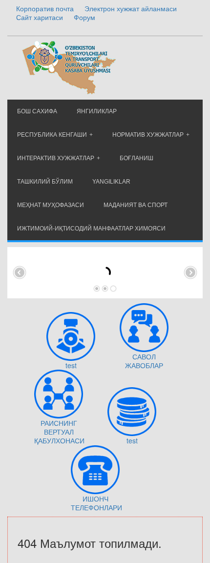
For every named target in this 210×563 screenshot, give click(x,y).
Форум (84, 17)
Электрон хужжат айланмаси (130, 8)
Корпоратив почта (45, 8)
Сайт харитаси (39, 17)
